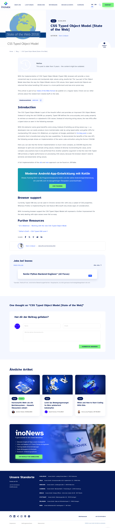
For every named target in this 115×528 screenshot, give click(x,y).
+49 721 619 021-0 (14, 485)
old (41, 162)
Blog (17, 51)
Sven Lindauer (63, 36)
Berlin (41, 493)
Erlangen (42, 501)
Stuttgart (42, 497)
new (47, 162)
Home (11, 51)
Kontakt (108, 5)
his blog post (81, 133)
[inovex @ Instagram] (21, 516)
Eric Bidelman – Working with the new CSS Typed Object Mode (43, 226)
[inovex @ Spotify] (29, 516)
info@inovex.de (13, 487)
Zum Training (57, 186)
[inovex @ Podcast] (25, 516)
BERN (41, 505)
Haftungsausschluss (26, 523)
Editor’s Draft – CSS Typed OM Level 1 (33, 231)
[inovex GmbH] (5, 5)
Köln (41, 480)
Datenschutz (41, 523)
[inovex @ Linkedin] (14, 516)
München (42, 484)
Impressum (13, 523)
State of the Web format (46, 91)
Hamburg (42, 489)
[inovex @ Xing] (18, 516)
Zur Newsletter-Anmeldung (29, 457)
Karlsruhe (42, 476)
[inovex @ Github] (11, 516)
